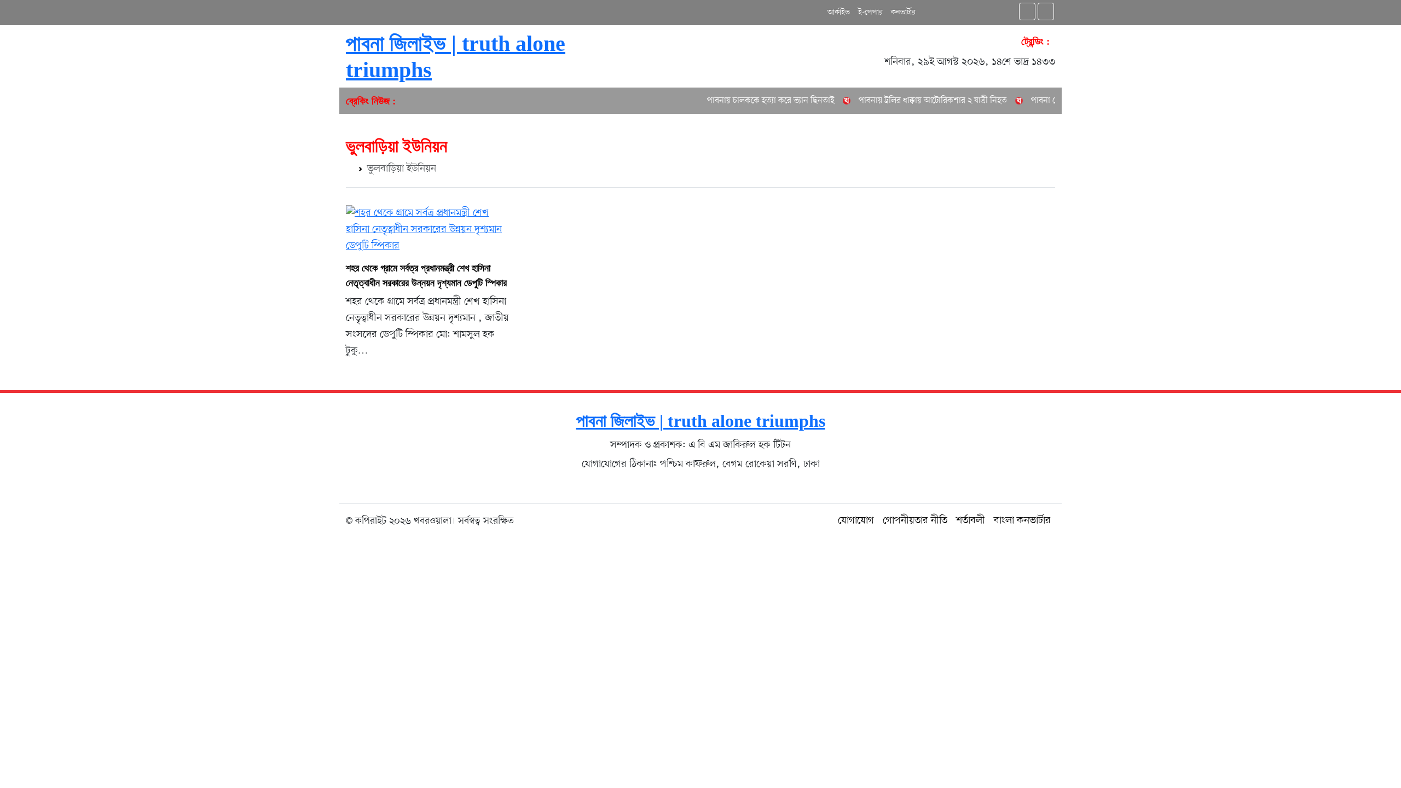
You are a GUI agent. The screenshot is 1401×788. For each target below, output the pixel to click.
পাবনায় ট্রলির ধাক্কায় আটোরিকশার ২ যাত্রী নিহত (917, 101)
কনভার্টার (903, 12)
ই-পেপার (870, 12)
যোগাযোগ (856, 521)
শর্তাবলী (970, 521)
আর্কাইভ (838, 12)
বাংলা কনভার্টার (1022, 521)
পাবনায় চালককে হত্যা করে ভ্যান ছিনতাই (755, 101)
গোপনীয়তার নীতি (915, 521)
